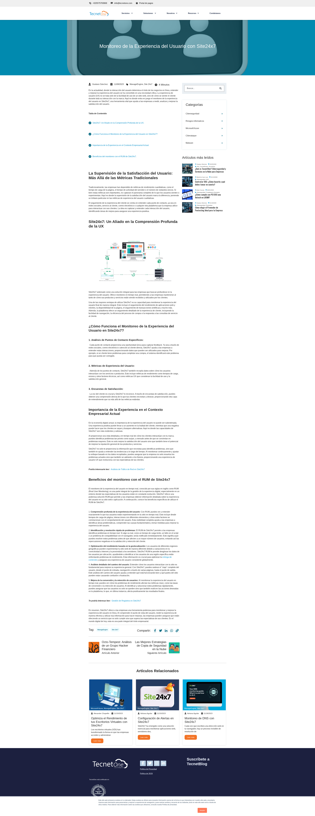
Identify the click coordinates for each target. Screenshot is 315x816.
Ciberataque (191, 136)
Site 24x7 (148, 84)
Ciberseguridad (192, 114)
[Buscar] (220, 88)
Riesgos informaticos (195, 121)
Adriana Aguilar (146, 713)
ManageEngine (136, 84)
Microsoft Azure (192, 128)
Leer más (97, 741)
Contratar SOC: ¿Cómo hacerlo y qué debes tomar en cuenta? (210, 183)
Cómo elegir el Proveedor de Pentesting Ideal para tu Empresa (209, 209)
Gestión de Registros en (126, 601)
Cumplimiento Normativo (213, 192)
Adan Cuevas (200, 190)
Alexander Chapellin (101, 713)
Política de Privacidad (148, 769)
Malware (189, 143)
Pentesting (209, 205)
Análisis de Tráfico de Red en (128, 469)
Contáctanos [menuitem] (215, 13)
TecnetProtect (204, 166)
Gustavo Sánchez (100, 84)
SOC (198, 166)
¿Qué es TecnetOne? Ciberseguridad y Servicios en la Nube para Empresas (210, 170)
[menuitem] (127, 13)
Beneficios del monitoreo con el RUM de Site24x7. (114, 156)
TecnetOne (212, 166)
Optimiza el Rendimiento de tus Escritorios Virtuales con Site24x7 (109, 722)
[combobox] (204, 88)
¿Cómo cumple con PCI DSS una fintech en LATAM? (208, 196)
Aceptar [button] (202, 810)
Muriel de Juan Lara (202, 177)
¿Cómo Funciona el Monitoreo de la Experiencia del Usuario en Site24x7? (125, 134)
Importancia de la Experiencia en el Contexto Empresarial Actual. (121, 145)
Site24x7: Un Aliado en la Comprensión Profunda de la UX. (118, 123)
